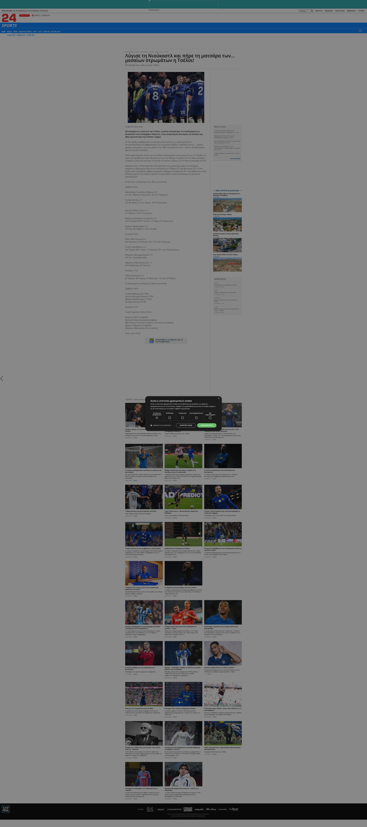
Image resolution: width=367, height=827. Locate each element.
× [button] (218, 398)
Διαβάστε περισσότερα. (182, 409)
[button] (161, 425)
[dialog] (183, 413)
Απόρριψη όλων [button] (186, 425)
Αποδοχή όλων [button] (207, 425)
